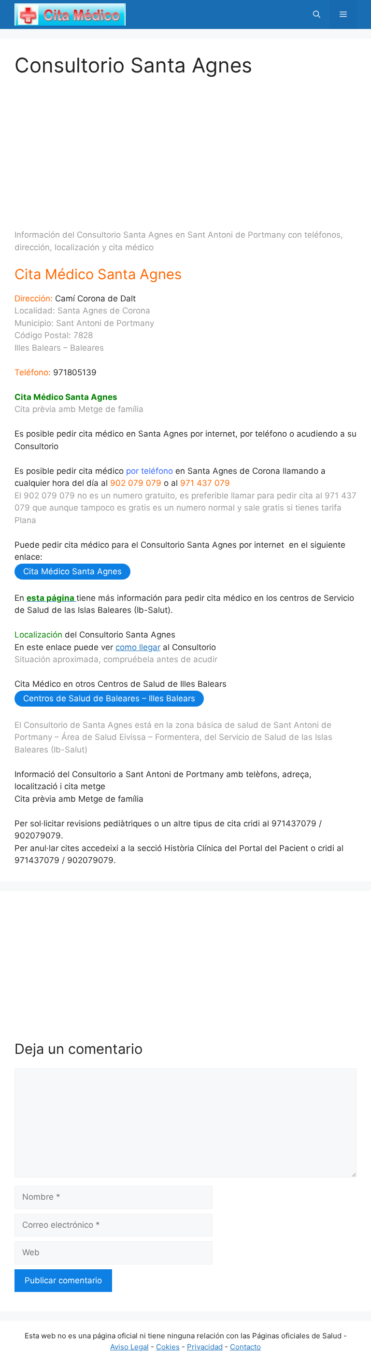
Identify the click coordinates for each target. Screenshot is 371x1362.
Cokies (168, 1346)
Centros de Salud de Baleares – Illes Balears (109, 698)
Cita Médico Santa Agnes (72, 571)
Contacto (245, 1346)
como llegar (137, 647)
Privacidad (205, 1346)
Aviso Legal (129, 1346)
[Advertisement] (185, 145)
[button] (316, 14)
